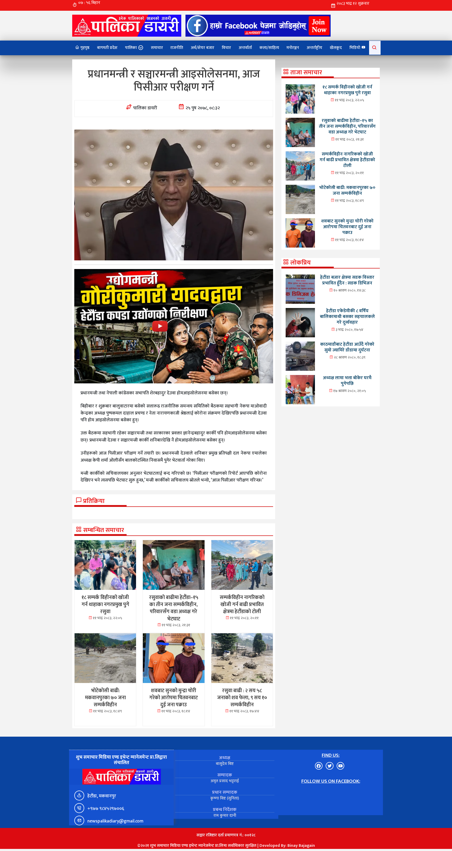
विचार (226, 47)
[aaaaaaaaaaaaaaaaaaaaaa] (173, 326)
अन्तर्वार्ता (245, 47)
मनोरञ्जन (292, 47)
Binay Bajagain (301, 845)
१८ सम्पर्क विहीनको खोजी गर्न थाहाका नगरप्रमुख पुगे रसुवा (347, 90)
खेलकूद (336, 47)
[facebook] (258, 25)
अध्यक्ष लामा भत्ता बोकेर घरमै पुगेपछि (347, 380)
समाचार (157, 47)
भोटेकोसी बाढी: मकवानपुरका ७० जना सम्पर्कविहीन (347, 190)
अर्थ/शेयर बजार (202, 47)
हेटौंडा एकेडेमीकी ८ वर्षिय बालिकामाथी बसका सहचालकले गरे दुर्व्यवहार (347, 316)
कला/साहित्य (269, 47)
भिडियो (355, 47)
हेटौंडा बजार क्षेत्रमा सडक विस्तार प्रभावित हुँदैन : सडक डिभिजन (347, 280)
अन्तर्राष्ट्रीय (314, 47)
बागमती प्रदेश (107, 47)
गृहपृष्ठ (84, 47)
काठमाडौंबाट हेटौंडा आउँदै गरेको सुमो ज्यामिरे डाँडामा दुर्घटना (347, 347)
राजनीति (176, 47)
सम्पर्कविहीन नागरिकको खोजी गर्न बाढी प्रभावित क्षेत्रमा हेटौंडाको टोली (347, 159)
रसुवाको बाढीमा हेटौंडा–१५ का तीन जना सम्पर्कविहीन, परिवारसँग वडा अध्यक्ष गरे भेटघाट (347, 126)
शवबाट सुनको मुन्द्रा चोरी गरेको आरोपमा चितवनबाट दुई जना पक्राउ (347, 226)
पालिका (131, 47)
